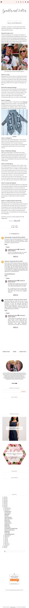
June (6, 539)
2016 (5, 505)
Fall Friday (6, 515)
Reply (6, 244)
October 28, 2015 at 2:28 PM (18, 237)
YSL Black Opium (8, 522)
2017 (5, 504)
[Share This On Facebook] (11, 227)
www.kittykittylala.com (10, 274)
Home (14, 351)
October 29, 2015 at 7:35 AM (20, 299)
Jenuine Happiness (9, 299)
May (6, 540)
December (7, 507)
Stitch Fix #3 (6, 524)
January (6, 545)
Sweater (14, 136)
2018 (5, 503)
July (5, 537)
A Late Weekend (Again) (9, 534)
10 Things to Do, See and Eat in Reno (14, 454)
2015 (5, 506)
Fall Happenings (7, 511)
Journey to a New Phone (9, 529)
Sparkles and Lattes (12, 249)
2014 (5, 546)
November (7, 509)
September (7, 535)
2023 (5, 497)
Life (17, 225)
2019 (5, 501)
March (6, 542)
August (6, 536)
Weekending (7, 514)
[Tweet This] (13, 227)
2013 (5, 547)
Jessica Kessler (8, 237)
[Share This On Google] (17, 227)
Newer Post (6, 351)
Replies (7, 247)
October (6, 510)
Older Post (22, 351)
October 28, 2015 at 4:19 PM (16, 261)
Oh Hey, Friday (7, 521)
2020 (5, 500)
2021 (5, 499)
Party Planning (7, 512)
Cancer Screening (8, 517)
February (7, 543)
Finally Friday (7, 532)
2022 (5, 498)
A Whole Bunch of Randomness (10, 528)
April (6, 541)
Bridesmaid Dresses (14, 428)
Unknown (7, 261)
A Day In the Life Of (8, 518)
